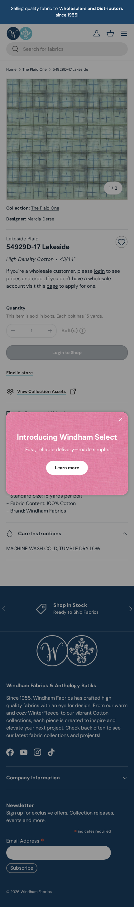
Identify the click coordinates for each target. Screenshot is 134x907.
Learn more (67, 467)
